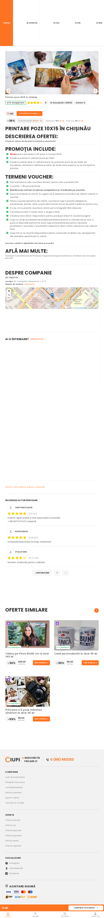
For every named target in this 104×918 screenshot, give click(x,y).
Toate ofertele (12, 820)
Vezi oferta (41, 663)
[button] (8, 91)
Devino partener (13, 792)
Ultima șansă (12, 840)
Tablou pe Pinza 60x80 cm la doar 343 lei (27, 655)
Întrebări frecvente (15, 782)
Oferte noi (10, 825)
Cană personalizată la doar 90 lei (75, 653)
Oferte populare (13, 835)
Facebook (14, 873)
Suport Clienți (12, 797)
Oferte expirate (13, 845)
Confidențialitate (14, 787)
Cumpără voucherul (84, 908)
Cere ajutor (36, 339)
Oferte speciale (13, 830)
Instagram (14, 863)
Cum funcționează (15, 777)
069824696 (29, 284)
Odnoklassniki (16, 868)
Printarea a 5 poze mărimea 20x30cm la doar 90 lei (23, 711)
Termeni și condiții (14, 802)
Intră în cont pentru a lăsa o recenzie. (25, 487)
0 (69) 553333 (62, 759)
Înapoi (7, 23)
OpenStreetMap (81, 308)
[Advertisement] (52, 320)
